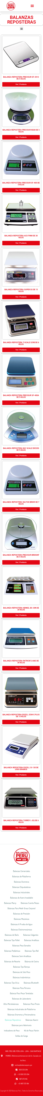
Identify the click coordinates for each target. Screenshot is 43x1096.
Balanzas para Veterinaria (21, 1025)
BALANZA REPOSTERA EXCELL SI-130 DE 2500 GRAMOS (21, 768)
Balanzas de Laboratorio (21, 998)
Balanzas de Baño (12, 935)
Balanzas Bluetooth (31, 982)
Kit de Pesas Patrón (31, 1030)
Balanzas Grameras (21, 881)
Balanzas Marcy (10, 903)
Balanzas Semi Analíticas (21, 956)
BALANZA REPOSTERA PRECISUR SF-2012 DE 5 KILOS (21, 78)
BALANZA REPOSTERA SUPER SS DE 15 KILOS (21, 290)
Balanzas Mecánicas (21, 919)
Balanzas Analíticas (31, 940)
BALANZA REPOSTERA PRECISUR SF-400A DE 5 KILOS (21, 396)
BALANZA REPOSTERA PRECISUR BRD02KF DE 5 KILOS (21, 556)
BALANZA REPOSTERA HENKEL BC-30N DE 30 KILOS (21, 609)
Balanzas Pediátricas (12, 951)
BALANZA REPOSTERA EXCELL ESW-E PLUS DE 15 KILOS (21, 716)
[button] (32, 5)
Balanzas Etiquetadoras (21, 887)
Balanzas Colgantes (30, 935)
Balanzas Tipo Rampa (21, 966)
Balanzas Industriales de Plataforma (22, 1009)
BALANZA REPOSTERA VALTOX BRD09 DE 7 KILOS (21, 503)
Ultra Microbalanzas (11, 1004)
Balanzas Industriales (21, 892)
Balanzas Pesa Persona (22, 988)
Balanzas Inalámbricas (21, 977)
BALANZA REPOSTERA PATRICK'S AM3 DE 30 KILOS (21, 662)
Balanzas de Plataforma (21, 876)
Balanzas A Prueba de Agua (21, 924)
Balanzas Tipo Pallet (12, 940)
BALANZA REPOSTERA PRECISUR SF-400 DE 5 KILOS (21, 184)
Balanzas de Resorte (12, 961)
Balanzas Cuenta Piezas (30, 903)
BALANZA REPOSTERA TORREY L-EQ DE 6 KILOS (21, 821)
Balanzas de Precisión (21, 913)
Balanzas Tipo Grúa (11, 982)
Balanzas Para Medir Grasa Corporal (21, 908)
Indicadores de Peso (11, 1030)
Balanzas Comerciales (21, 871)
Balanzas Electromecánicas (21, 929)
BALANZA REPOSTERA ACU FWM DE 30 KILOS (21, 237)
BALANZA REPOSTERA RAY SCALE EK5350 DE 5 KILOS (21, 449)
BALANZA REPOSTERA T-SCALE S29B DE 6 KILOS (21, 343)
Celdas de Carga (21, 1036)
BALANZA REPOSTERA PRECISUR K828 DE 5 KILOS (21, 131)
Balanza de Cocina (32, 961)
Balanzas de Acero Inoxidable (21, 897)
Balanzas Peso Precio (31, 1004)
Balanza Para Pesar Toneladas (21, 993)
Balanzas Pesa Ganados (21, 945)
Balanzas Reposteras (13, 1020)
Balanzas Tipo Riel (32, 951)
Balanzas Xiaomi (32, 1020)
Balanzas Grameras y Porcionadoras (21, 1014)
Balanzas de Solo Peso (21, 972)
